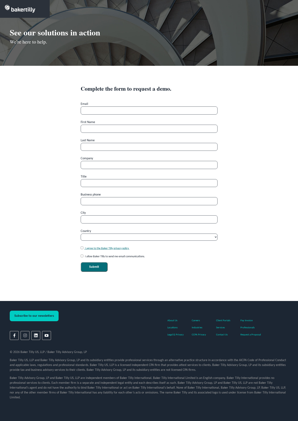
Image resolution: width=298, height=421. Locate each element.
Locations (172, 327)
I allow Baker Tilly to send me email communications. (114, 256)
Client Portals (223, 320)
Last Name (88, 140)
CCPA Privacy (199, 334)
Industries (197, 327)
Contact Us (222, 334)
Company (87, 158)
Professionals (247, 327)
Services (220, 327)
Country (86, 231)
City (83, 213)
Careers (196, 320)
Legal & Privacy (175, 334)
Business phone (91, 194)
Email (84, 104)
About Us (172, 320)
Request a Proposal (250, 334)
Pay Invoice (246, 320)
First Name (88, 122)
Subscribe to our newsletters (34, 316)
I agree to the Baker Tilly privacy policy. (106, 248)
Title (84, 176)
